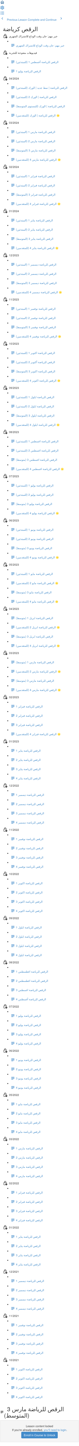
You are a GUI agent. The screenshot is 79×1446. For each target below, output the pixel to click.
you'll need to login (55, 1430)
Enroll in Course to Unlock (39, 1435)
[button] (2, 3)
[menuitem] (2, 9)
